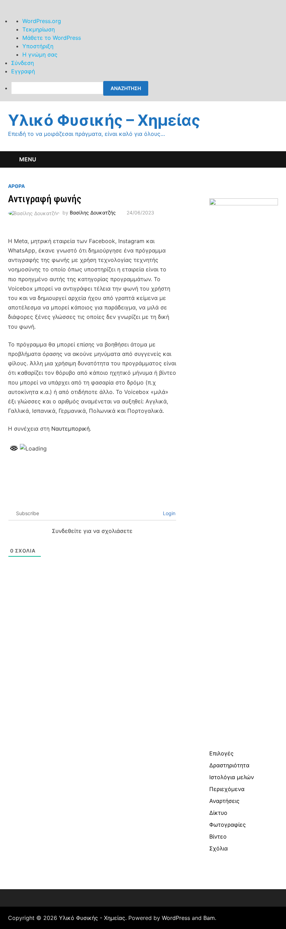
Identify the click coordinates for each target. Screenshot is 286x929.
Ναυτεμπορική (70, 428)
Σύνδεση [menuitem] (22, 62)
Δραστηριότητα (229, 765)
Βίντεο (218, 836)
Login (168, 513)
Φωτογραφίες (227, 824)
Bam (209, 917)
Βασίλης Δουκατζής (93, 212)
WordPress (176, 917)
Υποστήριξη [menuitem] (37, 46)
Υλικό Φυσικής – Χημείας (104, 120)
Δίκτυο (218, 812)
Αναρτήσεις (224, 800)
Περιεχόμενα (226, 788)
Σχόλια (218, 848)
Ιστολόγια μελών (231, 777)
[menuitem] (148, 88)
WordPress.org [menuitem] (41, 20)
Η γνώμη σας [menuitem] (40, 54)
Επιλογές (221, 753)
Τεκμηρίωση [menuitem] (38, 29)
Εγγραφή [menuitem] (23, 71)
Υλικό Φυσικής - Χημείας (92, 917)
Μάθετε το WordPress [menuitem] (51, 37)
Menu (27, 159)
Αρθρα (16, 186)
